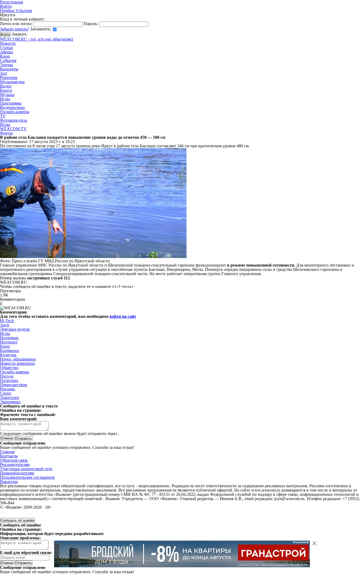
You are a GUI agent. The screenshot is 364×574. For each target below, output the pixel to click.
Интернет (9, 342)
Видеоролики (12, 107)
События (8, 60)
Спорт (5, 393)
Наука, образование (18, 359)
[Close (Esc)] (0, 512)
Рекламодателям (15, 464)
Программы (11, 103)
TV (3, 116)
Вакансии (9, 481)
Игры (5, 99)
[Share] (2, 512)
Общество (9, 367)
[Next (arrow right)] (2, 517)
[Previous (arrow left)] (0, 517)
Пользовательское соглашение (27, 477)
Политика (9, 380)
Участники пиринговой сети (26, 468)
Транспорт (9, 397)
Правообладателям (17, 473)
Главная (7, 451)
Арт (3, 73)
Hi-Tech (7, 320)
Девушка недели (15, 329)
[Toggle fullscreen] (4, 512)
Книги (6, 90)
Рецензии (8, 77)
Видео (5, 86)
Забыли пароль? (14, 29)
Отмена (7, 438)
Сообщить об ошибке (17, 520)
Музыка (7, 94)
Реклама (7, 389)
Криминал (9, 350)
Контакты (9, 456)
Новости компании (17, 363)
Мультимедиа (12, 82)
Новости (8, 43)
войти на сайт (123, 316)
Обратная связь (14, 460)
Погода (6, 376)
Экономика (10, 401)
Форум (6, 133)
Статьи (6, 47)
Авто (4, 325)
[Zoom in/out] (6, 512)
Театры (6, 64)
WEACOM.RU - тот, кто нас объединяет (36, 39)
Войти (6, 6)
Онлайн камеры (14, 372)
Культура (8, 355)
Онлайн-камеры (14, 111)
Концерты (9, 69)
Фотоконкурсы (13, 120)
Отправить (23, 563)
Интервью (9, 337)
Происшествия (13, 384)
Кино (5, 56)
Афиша (6, 52)
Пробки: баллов (16, 10)
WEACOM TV (13, 128)
